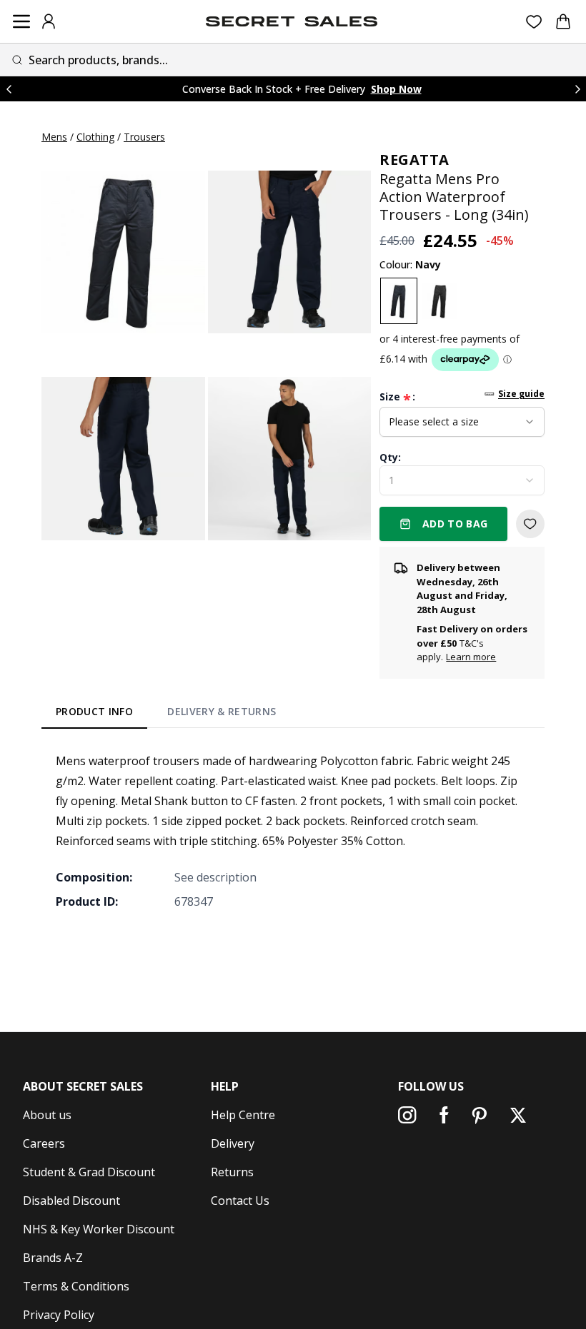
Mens (54, 136)
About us (47, 1115)
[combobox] (293, 60)
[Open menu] (21, 21)
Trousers (144, 136)
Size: (397, 397)
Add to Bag (455, 523)
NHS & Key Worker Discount (98, 1229)
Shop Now (396, 89)
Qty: (390, 457)
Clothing (95, 136)
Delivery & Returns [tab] (221, 711)
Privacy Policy (58, 1315)
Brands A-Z (53, 1257)
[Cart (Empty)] (563, 21)
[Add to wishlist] (530, 524)
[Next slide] (577, 88)
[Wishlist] (534, 21)
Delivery (232, 1143)
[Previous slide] (8, 88)
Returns (232, 1172)
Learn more (471, 656)
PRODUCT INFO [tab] (94, 711)
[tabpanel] (293, 831)
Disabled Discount (71, 1200)
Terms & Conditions (76, 1286)
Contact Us (240, 1200)
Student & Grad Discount (89, 1172)
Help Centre (243, 1115)
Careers (44, 1143)
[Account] (48, 21)
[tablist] (166, 714)
